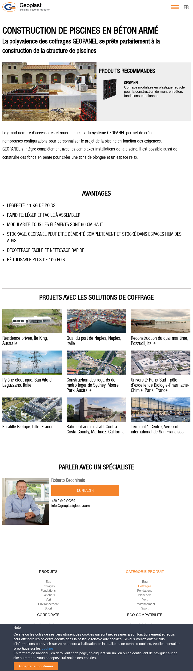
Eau (48, 581)
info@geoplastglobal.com (70, 506)
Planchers (48, 595)
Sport (48, 608)
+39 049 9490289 (63, 501)
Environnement (48, 604)
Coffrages (48, 586)
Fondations (48, 590)
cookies (48, 648)
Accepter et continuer (35, 666)
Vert (48, 599)
